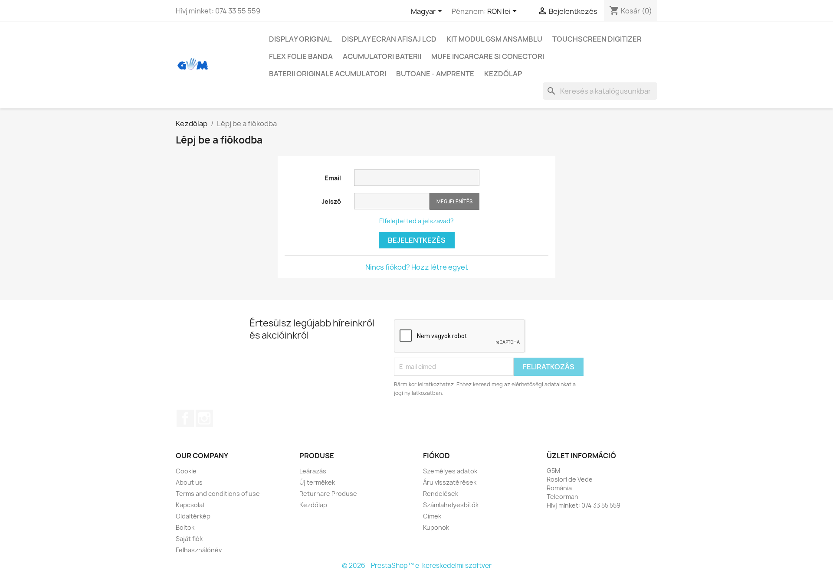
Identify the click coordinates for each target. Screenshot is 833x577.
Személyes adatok (450, 471)
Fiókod (436, 455)
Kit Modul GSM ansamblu (494, 39)
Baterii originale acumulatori (327, 73)
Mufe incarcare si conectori (487, 56)
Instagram (204, 418)
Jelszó (331, 201)
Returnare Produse (328, 493)
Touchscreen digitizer (597, 39)
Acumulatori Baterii (382, 56)
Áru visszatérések (449, 482)
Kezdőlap (503, 73)
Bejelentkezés (417, 240)
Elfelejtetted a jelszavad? (416, 221)
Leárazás (312, 471)
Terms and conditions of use (218, 493)
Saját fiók (189, 539)
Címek (432, 516)
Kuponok (436, 527)
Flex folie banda (301, 56)
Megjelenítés (454, 201)
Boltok (185, 527)
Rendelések (440, 493)
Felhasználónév (199, 550)
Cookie (186, 471)
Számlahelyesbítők (451, 505)
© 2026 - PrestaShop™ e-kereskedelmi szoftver (417, 565)
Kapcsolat (190, 505)
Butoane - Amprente (435, 73)
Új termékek (317, 482)
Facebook (185, 418)
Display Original (300, 39)
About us (189, 482)
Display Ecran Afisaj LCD (389, 39)
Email (333, 178)
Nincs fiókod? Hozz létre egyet (416, 267)
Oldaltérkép (193, 516)
